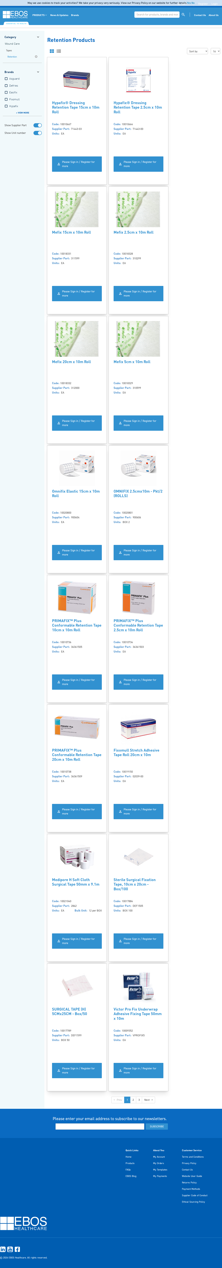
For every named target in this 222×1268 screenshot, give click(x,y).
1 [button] (127, 1100)
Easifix (13, 92)
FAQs (128, 1169)
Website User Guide (192, 1176)
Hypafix (13, 106)
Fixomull (14, 99)
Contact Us (187, 1169)
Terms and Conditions (193, 1156)
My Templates (160, 1169)
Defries (13, 85)
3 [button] (139, 1100)
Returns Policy (189, 1182)
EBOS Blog (131, 1176)
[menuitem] (40, 15)
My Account (159, 1156)
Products (130, 1163)
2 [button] (133, 1100)
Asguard (14, 79)
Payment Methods (191, 1189)
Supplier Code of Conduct (194, 1195)
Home (128, 1156)
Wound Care (12, 44)
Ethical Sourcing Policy (193, 1202)
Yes (189, 3)
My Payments (160, 1176)
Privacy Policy (189, 1163)
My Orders (158, 1163)
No (193, 3)
